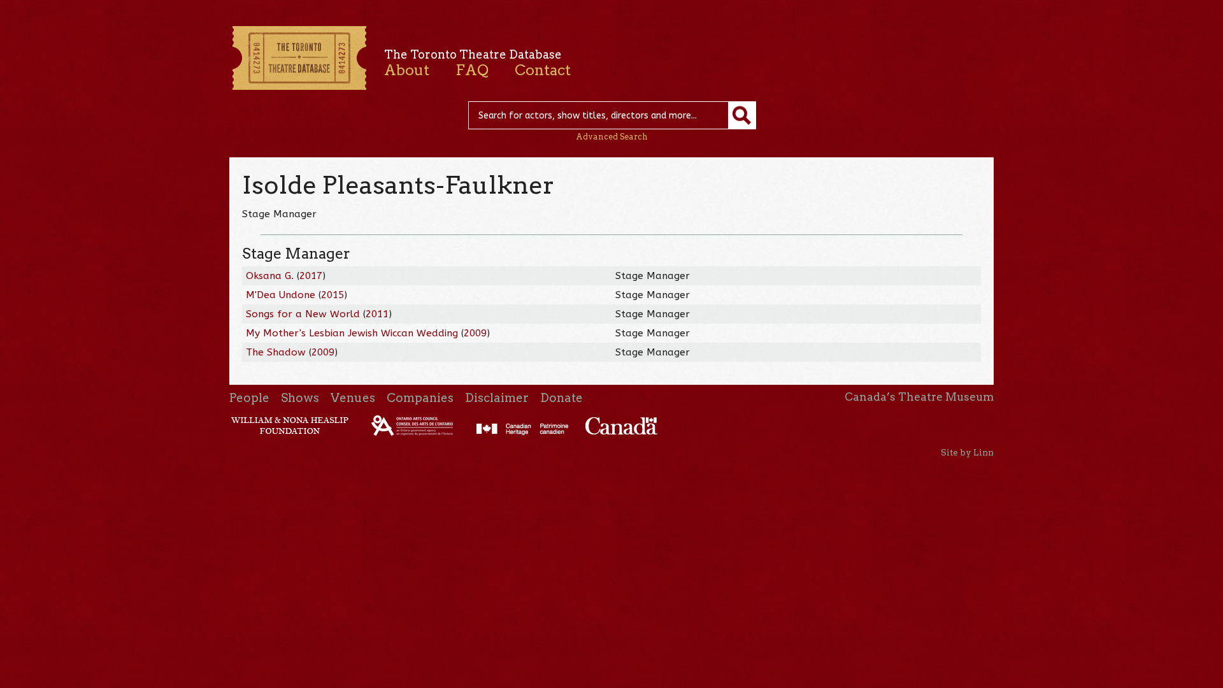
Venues (353, 398)
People (249, 398)
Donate (561, 398)
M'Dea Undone (280, 295)
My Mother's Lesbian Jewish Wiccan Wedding (352, 333)
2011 (377, 314)
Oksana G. (270, 276)
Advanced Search (612, 136)
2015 (332, 295)
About (406, 70)
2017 (310, 276)
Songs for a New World (303, 314)
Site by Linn (967, 452)
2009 (475, 333)
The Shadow (276, 352)
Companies (420, 398)
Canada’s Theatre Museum (919, 397)
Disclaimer (497, 398)
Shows (300, 398)
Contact (543, 70)
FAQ (472, 70)
